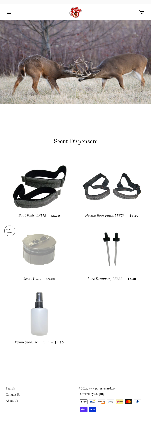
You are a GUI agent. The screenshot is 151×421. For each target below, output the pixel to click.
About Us (12, 400)
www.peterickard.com (103, 388)
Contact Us (13, 394)
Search (10, 388)
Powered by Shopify (91, 394)
